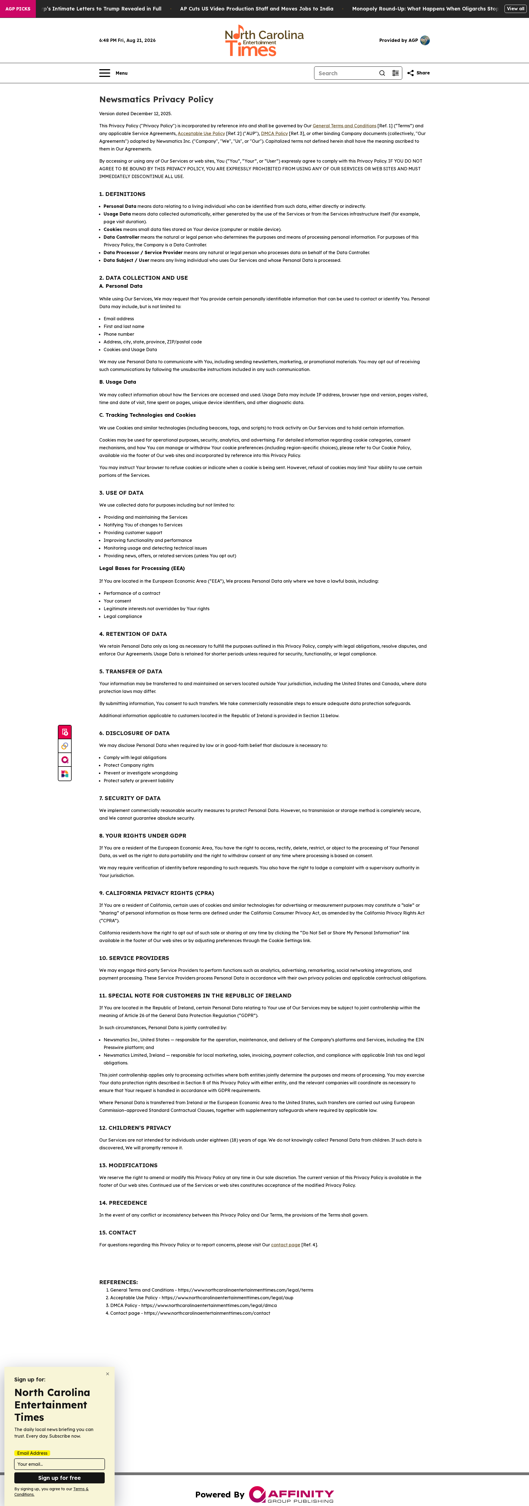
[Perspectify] (64, 746)
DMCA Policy (274, 133)
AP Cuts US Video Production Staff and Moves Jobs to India (256, 9)
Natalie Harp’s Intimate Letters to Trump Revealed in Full (87, 9)
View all (515, 8)
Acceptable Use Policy (201, 133)
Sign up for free (59, 1477)
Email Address (32, 1453)
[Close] (107, 1373)
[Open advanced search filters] (395, 73)
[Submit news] (64, 732)
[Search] (382, 73)
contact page (285, 1244)
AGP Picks (18, 9)
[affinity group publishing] (64, 760)
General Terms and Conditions (344, 125)
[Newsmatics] (64, 774)
